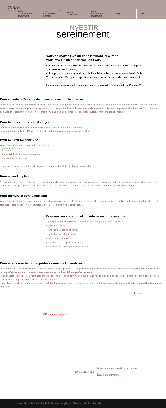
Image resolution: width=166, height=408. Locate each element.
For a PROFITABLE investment (97, 13)
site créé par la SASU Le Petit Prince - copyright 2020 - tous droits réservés (59, 403)
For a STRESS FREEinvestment (25, 13)
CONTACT (144, 13)
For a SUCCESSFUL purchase (49, 13)
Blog (118, 13)
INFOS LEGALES (84, 371)
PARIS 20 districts (72, 13)
